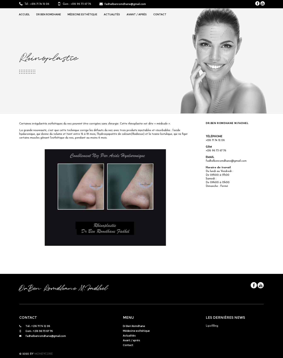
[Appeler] (69, 326)
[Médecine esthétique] (162, 331)
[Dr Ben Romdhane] (162, 326)
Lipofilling (212, 326)
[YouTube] (262, 3)
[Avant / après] (162, 340)
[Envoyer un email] (69, 336)
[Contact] (162, 345)
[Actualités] (162, 336)
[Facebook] (257, 3)
